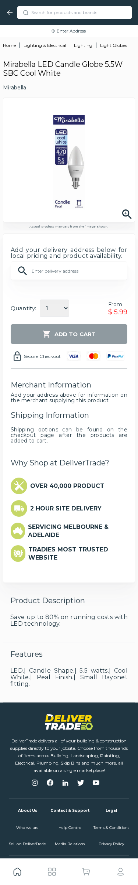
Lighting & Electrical (45, 45)
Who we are (27, 827)
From (115, 304)
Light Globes (113, 45)
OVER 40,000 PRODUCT (67, 485)
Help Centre (70, 827)
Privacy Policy (111, 843)
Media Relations (70, 843)
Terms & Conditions (111, 827)
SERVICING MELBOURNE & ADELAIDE (68, 531)
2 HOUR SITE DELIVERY (66, 508)
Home (9, 45)
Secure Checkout (42, 356)
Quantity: (23, 308)
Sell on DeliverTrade (27, 843)
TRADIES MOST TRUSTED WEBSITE (68, 553)
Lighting (83, 45)
